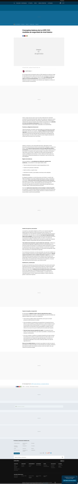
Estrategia (32, 443)
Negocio (32, 448)
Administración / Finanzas (25, 444)
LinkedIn (51, 453)
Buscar (62, 457)
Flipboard (60, 3)
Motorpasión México (45, 476)
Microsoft (27, 24)
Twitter (62, 3)
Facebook (63, 3)
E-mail (27, 35)
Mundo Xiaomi (16, 470)
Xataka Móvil (16, 466)
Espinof (30, 466)
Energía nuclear (32, 24)
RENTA (35, 3)
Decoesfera (52, 466)
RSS (47, 453)
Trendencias (52, 465)
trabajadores (33, 450)
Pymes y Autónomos (60, 466)
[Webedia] (62, 0)
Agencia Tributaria (42, 3)
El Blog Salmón (60, 465)
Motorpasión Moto (46, 466)
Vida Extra (22, 466)
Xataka (15, 465)
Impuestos (37, 24)
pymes (15, 448)
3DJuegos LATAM (23, 475)
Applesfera (15, 467)
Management (25, 445)
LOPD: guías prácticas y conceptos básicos (40, 383)
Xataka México (16, 475)
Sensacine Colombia (30, 477)
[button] (28, 71)
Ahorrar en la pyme (17, 450)
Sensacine (30, 465)
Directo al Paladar (38, 465)
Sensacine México (31, 475)
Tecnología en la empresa (34, 386)
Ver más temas (16, 453)
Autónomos (50, 3)
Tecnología (27, 386)
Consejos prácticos (17, 443)
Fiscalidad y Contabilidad (21, 3)
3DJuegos (22, 465)
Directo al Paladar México (38, 476)
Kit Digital (30, 3)
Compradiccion (53, 467)
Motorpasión (45, 465)
